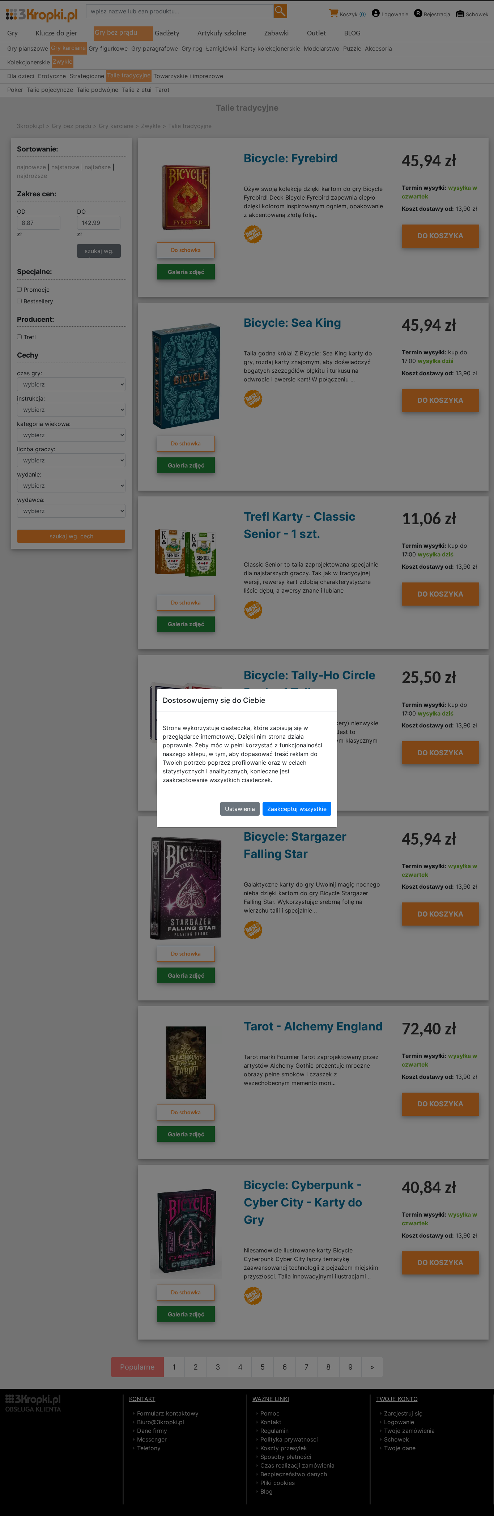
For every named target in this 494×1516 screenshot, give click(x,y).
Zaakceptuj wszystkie (297, 808)
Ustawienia (240, 808)
